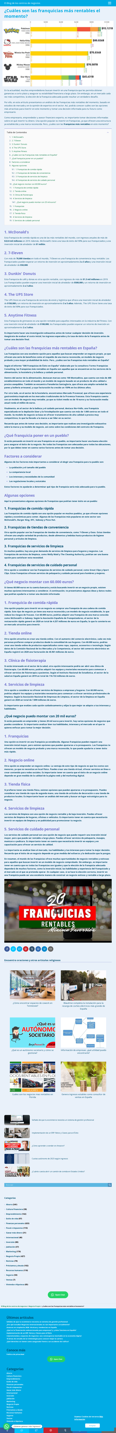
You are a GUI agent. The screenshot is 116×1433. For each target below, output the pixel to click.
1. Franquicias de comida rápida (29, 169)
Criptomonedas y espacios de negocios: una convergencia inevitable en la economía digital (44, 1336)
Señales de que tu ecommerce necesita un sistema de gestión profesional (37, 1322)
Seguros (9, 1275)
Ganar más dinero (14, 1232)
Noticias (10, 1261)
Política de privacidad (15, 1354)
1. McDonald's (18, 137)
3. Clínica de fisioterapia (23, 195)
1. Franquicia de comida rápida (25, 187)
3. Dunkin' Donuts (19, 144)
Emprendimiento (13, 1214)
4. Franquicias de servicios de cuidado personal (35, 180)
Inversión (10, 1242)
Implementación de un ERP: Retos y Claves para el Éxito (29, 1333)
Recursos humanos (14, 1270)
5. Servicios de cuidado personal (26, 220)
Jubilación (10, 1247)
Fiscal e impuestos (14, 1228)
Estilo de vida (12, 1218)
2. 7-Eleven (16, 140)
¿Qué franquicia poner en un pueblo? (27, 158)
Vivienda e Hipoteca (15, 1284)
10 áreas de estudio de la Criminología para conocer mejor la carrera (35, 1339)
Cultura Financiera (14, 1209)
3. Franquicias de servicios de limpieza (31, 176)
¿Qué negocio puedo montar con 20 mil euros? (36, 202)
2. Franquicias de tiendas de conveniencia (33, 173)
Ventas (9, 1280)
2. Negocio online (20, 210)
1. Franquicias (18, 206)
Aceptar (92, 1425)
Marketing (11, 1251)
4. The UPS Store (19, 147)
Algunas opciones (19, 165)
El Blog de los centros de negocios (22, 3)
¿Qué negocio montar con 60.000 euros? (30, 184)
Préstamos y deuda (15, 1265)
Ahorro (9, 1204)
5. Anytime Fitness (19, 151)
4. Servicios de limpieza (22, 198)
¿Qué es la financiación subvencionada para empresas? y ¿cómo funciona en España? (41, 1330)
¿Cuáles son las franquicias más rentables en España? (34, 155)
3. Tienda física (19, 213)
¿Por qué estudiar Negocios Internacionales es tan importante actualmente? (38, 1324)
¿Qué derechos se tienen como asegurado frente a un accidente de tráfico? (38, 1341)
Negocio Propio (13, 1256)
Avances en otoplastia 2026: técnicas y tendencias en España (32, 1327)
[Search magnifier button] (110, 1185)
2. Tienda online (19, 191)
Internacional (12, 1237)
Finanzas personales (15, 1223)
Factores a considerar (21, 162)
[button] (6, 1426)
